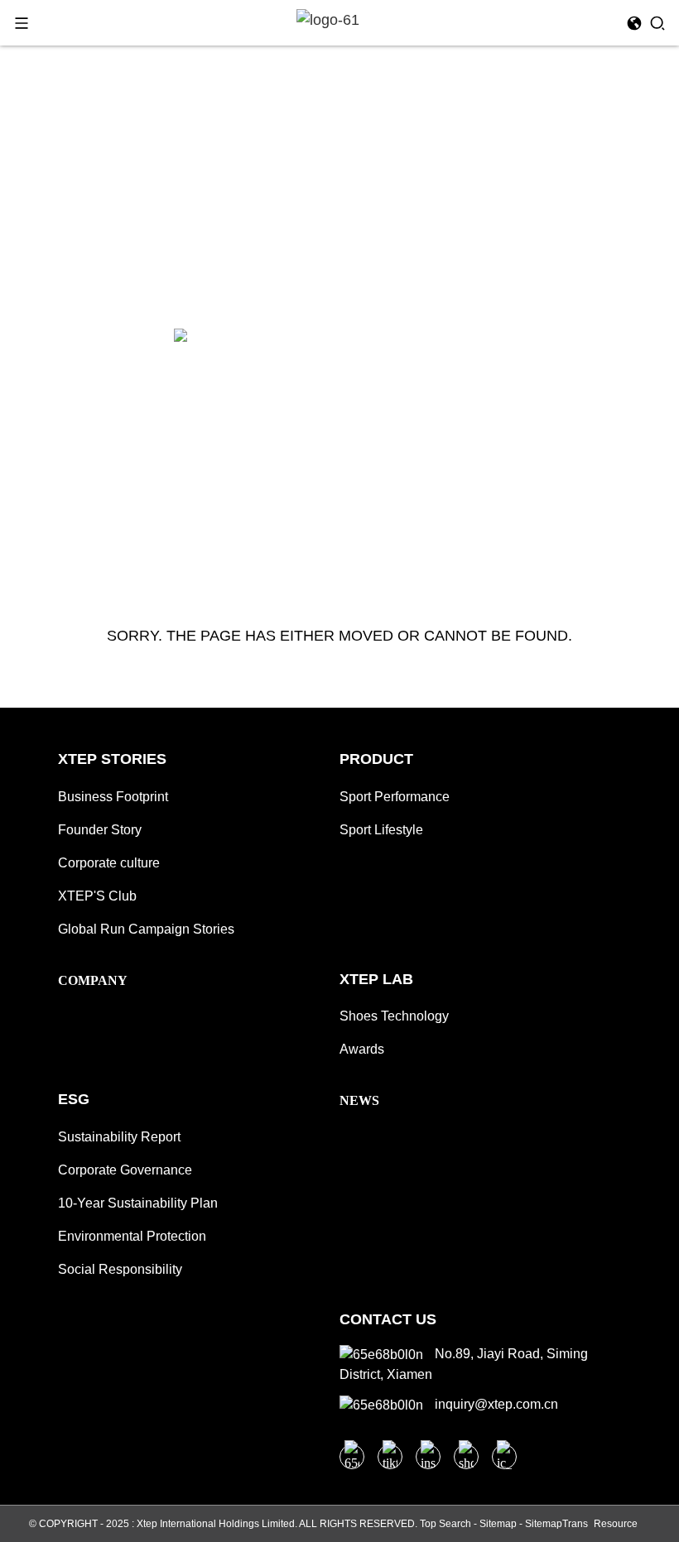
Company (93, 980)
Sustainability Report (119, 1137)
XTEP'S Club (97, 896)
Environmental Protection (132, 1236)
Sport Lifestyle (381, 830)
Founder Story (100, 830)
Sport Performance (395, 797)
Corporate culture (109, 863)
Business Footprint (113, 797)
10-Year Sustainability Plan (138, 1203)
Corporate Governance (125, 1170)
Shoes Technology (394, 1016)
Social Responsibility (120, 1269)
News (359, 1100)
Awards (362, 1049)
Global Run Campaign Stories (146, 929)
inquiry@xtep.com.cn (494, 1404)
